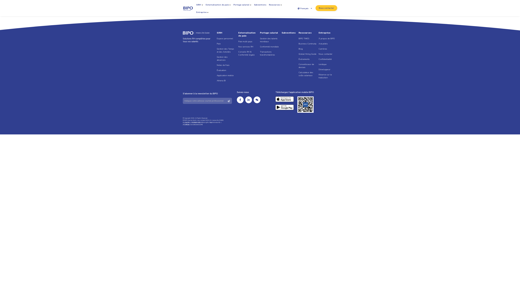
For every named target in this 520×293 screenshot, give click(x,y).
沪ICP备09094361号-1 (214, 122)
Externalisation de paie (217, 5)
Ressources (274, 5)
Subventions (260, 5)
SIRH (198, 5)
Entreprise (201, 12)
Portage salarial (241, 5)
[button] (326, 8)
